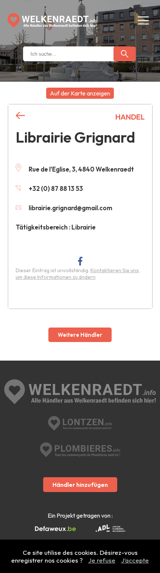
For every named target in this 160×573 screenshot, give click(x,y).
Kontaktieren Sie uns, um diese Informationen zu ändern (78, 273)
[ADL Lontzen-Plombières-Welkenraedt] (110, 528)
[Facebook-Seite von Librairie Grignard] (80, 261)
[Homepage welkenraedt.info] (52, 20)
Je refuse (101, 560)
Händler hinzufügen (80, 484)
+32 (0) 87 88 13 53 (56, 188)
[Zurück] (20, 116)
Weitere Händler (80, 334)
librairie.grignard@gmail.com (70, 208)
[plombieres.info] (80, 449)
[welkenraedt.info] (80, 392)
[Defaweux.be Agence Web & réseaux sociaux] (55, 529)
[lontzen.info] (80, 423)
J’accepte (135, 560)
